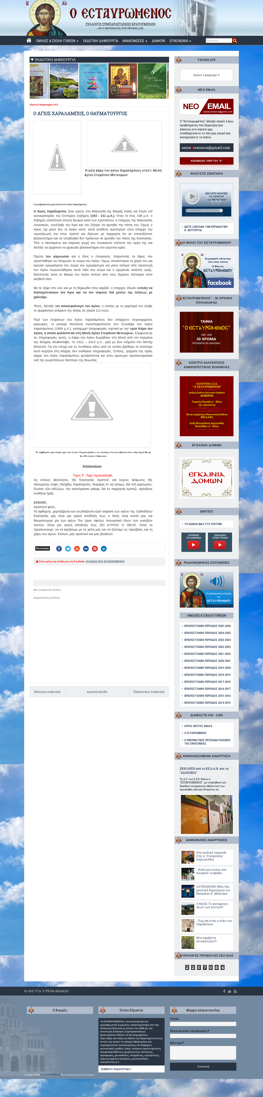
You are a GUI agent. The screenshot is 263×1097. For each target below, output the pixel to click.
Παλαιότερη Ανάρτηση (148, 692)
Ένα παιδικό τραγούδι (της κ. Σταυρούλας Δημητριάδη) (211, 856)
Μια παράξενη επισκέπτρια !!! (206, 939)
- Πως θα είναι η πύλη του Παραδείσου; (214, 922)
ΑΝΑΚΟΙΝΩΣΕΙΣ (135, 41)
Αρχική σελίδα (97, 692)
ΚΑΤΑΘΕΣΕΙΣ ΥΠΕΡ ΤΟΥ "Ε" (207, 161)
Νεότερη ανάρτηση (47, 692)
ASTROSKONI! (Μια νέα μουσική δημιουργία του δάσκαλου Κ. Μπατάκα (213, 890)
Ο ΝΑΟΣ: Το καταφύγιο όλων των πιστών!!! (212, 905)
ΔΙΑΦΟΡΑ (158, 41)
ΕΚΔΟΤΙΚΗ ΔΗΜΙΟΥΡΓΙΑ (100, 41)
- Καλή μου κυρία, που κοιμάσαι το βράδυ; (211, 871)
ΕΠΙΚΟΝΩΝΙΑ (180, 41)
